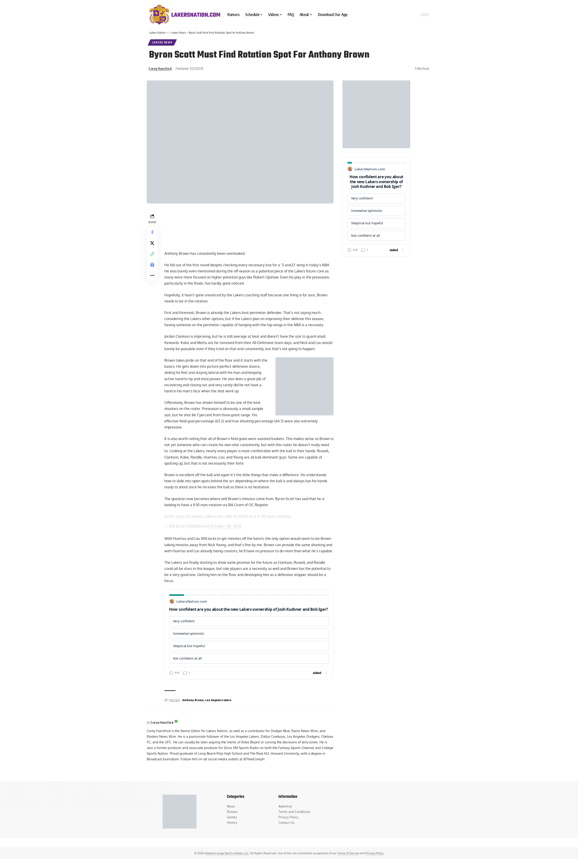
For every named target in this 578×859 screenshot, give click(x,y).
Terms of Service (348, 853)
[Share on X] (152, 242)
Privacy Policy (374, 853)
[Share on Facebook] (152, 232)
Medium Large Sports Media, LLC (227, 853)
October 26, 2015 (226, 526)
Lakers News (162, 42)
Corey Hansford (160, 68)
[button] (152, 253)
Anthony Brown (193, 700)
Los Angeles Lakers (218, 700)
